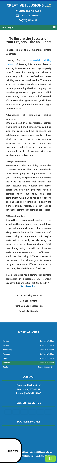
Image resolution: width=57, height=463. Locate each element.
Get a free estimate (30, 15)
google (28, 430)
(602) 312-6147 (29, 20)
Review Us (12, 450)
